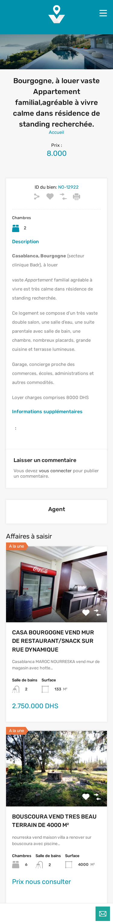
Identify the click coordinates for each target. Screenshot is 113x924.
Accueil (56, 132)
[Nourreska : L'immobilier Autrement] (56, 21)
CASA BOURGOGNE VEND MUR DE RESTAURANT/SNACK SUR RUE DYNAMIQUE (53, 641)
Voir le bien (57, 607)
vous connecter (55, 470)
